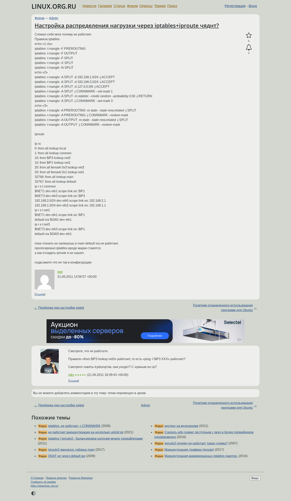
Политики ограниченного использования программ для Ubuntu (223, 308)
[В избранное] (248, 35)
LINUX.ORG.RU (53, 6)
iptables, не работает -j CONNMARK (74, 426)
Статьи (119, 6)
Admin (53, 18)
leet (60, 272)
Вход (253, 6)
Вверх (255, 478)
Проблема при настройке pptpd (61, 307)
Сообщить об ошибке (43, 481)
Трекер (160, 6)
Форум (132, 6)
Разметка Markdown (81, 477)
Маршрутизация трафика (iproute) (189, 449)
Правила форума (56, 477)
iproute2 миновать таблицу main (71, 449)
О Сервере (37, 477)
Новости (89, 6)
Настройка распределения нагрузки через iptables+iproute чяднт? (127, 25)
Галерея (105, 6)
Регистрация (235, 6)
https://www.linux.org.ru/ (44, 485)
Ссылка (40, 294)
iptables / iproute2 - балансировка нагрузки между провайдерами (95, 438)
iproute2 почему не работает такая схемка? (196, 443)
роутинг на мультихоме (181, 426)
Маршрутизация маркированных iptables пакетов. (201, 456)
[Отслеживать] (248, 47)
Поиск (172, 6)
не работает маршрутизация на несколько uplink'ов (85, 432)
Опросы (145, 6)
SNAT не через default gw (66, 456)
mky (71, 374)
